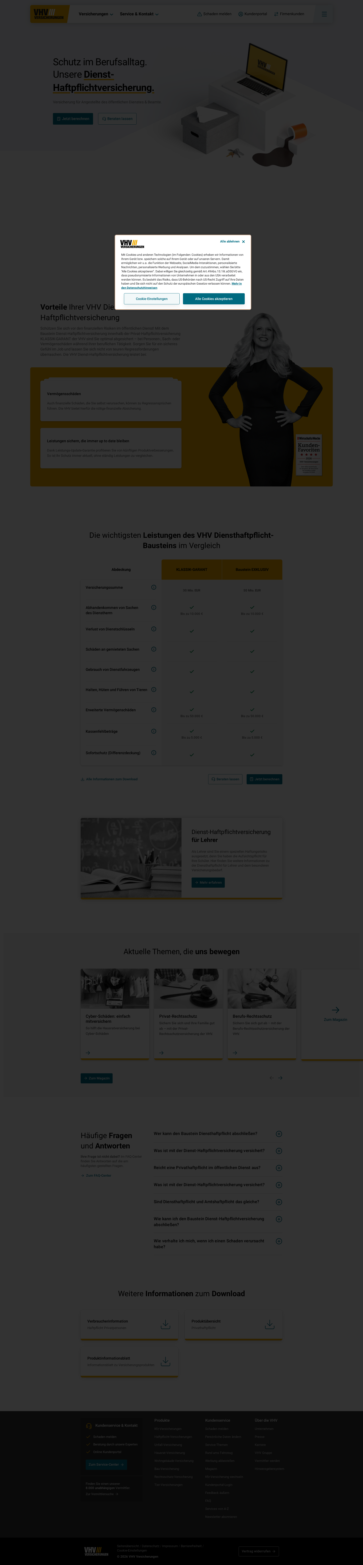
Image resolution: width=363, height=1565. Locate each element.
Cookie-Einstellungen (152, 299)
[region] (183, 272)
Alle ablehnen (229, 241)
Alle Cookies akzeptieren (214, 299)
